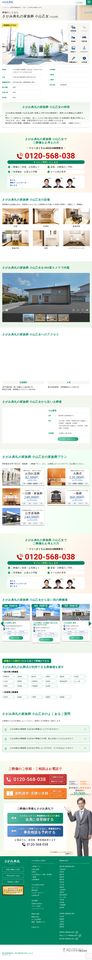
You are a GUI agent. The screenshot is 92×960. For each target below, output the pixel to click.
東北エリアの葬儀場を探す (68, 935)
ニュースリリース (38, 908)
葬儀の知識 (35, 914)
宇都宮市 (6, 676)
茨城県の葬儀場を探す (67, 913)
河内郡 (19, 686)
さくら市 (77, 681)
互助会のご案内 (13, 882)
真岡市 (19, 681)
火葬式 (34, 872)
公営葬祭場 (35, 879)
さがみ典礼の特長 (38, 885)
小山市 (24, 7)
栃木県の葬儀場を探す (15, 7)
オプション (35, 887)
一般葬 (34, 877)
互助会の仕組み (37, 903)
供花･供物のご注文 (13, 869)
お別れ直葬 (35, 869)
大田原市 (35, 681)
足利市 (19, 676)
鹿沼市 (62, 676)
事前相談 (35, 890)
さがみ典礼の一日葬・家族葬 (42, 874)
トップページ (5, 7)
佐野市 (48, 676)
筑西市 (48, 697)
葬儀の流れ (35, 917)
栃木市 (34, 676)
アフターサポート (38, 893)
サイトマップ (6, 954)
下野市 (5, 686)
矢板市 (48, 681)
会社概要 (80, 2)
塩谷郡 (48, 686)
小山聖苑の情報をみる (67, 439)
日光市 (76, 676)
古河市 (5, 697)
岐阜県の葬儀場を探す (67, 939)
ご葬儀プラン (36, 866)
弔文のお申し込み (13, 876)
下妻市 (34, 697)
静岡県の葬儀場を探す (67, 932)
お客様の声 (35, 895)
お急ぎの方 (35, 927)
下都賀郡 (35, 686)
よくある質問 (36, 919)
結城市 (19, 697)
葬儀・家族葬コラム (38, 922)
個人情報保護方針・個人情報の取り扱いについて (17, 953)
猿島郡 (62, 697)
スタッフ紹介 (36, 906)
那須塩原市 (64, 681)
